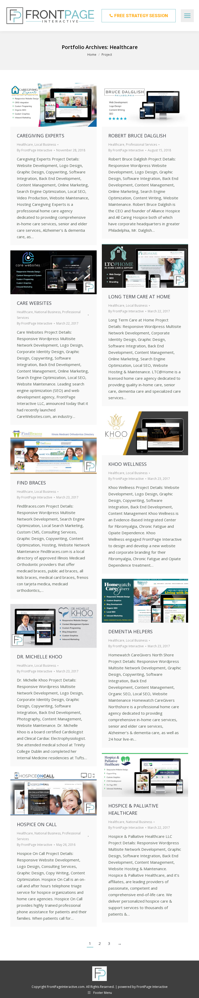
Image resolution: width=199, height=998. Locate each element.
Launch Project (39, 105)
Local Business (45, 144)
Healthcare (25, 144)
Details (67, 105)
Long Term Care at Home (139, 296)
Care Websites (34, 303)
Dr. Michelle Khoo (39, 656)
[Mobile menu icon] (187, 15)
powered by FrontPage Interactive (143, 987)
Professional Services (141, 144)
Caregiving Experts (40, 135)
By (34, 150)
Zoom (53, 105)
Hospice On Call (37, 824)
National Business (47, 312)
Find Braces (31, 483)
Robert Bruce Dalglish (137, 135)
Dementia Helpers (130, 631)
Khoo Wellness (127, 464)
